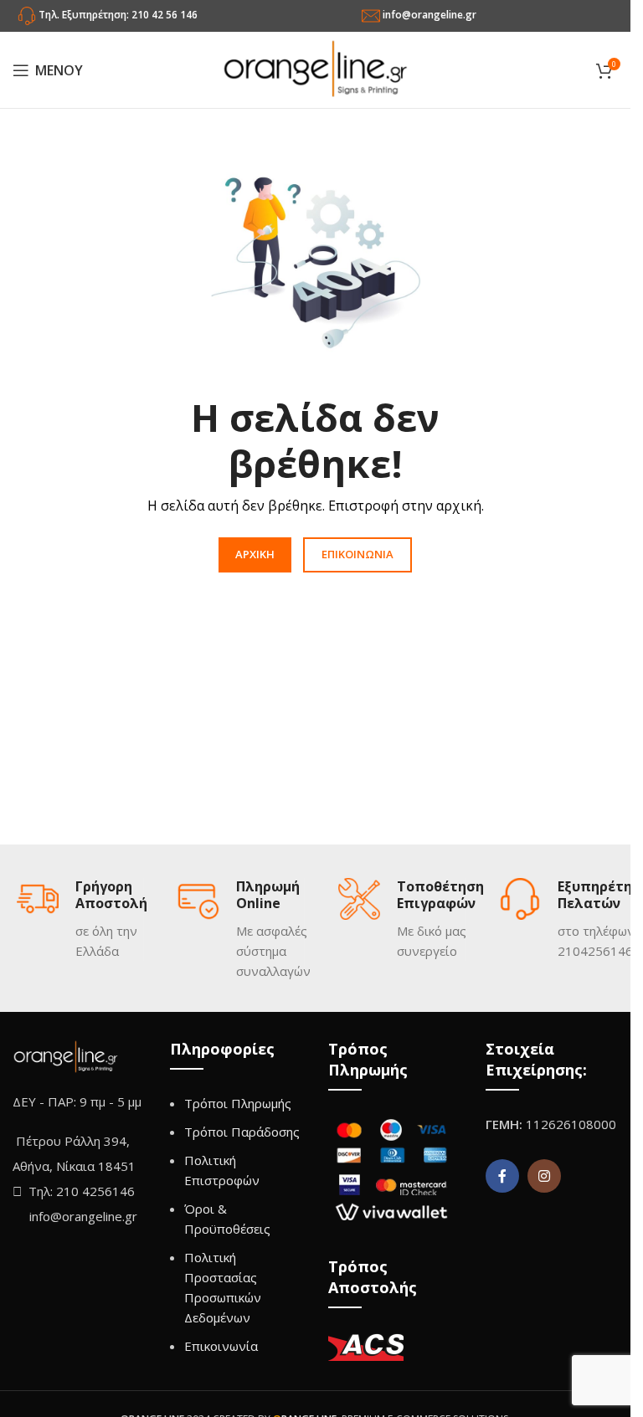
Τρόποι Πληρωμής (237, 1103)
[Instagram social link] (544, 1176)
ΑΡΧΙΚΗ (255, 554)
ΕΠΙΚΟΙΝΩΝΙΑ (358, 554)
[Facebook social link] (502, 1176)
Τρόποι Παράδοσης (242, 1131)
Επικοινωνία (221, 1345)
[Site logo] (315, 68)
